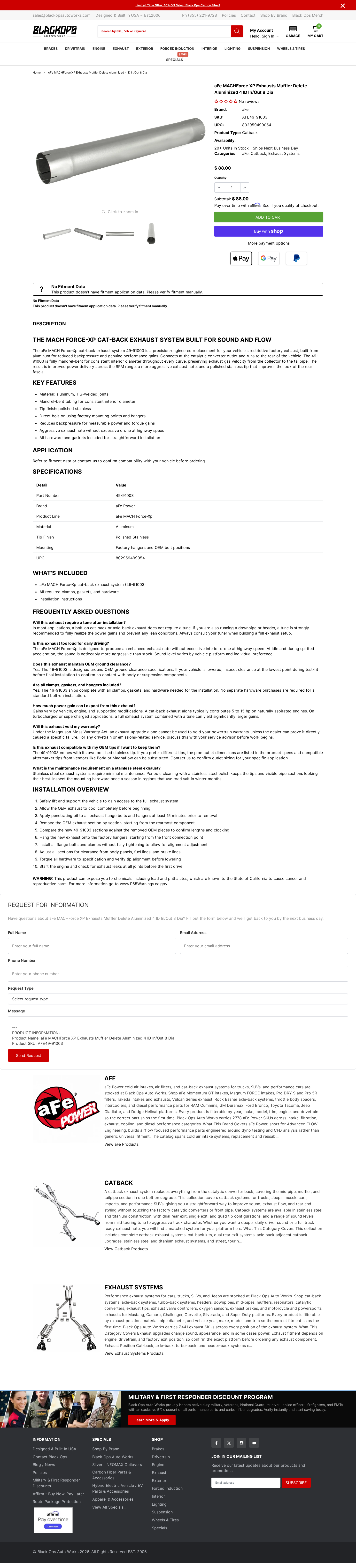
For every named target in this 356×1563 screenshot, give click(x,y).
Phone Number (22, 960)
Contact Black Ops (50, 1456)
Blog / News (44, 1464)
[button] (293, 31)
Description (49, 324)
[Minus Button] (219, 187)
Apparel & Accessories (112, 1499)
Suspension (259, 48)
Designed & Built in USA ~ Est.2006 (128, 15)
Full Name (17, 932)
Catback (258, 153)
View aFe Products (121, 1144)
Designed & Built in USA (54, 1448)
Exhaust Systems (284, 153)
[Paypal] (296, 258)
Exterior (144, 48)
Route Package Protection (57, 1501)
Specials (174, 60)
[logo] (55, 31)
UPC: (219, 124)
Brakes (51, 48)
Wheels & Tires (291, 48)
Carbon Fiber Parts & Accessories (111, 1475)
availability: (225, 140)
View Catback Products (126, 1248)
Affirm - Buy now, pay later (58, 1493)
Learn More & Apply (152, 1420)
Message (16, 1011)
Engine (99, 48)
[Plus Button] (244, 187)
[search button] (237, 31)
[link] (56, 234)
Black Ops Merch (307, 15)
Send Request (28, 1055)
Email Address (193, 932)
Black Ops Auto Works (112, 1456)
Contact (248, 15)
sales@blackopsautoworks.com (62, 15)
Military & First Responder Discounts (56, 1483)
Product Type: (227, 132)
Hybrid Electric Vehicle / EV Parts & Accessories (117, 1488)
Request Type (20, 988)
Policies (229, 15)
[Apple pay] (241, 258)
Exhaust (121, 48)
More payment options (269, 243)
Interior (209, 48)
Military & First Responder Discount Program (200, 1397)
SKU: (219, 117)
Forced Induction (177, 48)
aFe (245, 109)
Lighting (232, 48)
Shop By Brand (273, 15)
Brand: (220, 109)
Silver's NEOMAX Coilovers (117, 1464)
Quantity (220, 177)
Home (37, 72)
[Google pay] (269, 258)
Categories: (225, 153)
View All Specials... (109, 1507)
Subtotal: (222, 198)
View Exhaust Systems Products (133, 1353)
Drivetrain (75, 48)
